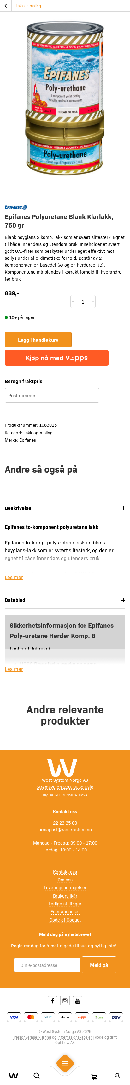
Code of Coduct (65, 919)
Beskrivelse (18, 507)
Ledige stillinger (65, 903)
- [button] (73, 301)
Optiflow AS (65, 1042)
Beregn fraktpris (23, 380)
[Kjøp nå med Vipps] (57, 358)
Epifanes (27, 439)
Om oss (65, 879)
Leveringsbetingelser (65, 887)
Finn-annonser (65, 911)
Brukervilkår (65, 895)
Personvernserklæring (32, 1037)
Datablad (15, 599)
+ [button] (93, 301)
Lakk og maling (28, 5)
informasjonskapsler (74, 1037)
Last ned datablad (30, 648)
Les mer (14, 577)
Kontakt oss (65, 872)
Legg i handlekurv (38, 339)
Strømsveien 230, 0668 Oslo (65, 787)
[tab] (65, 508)
